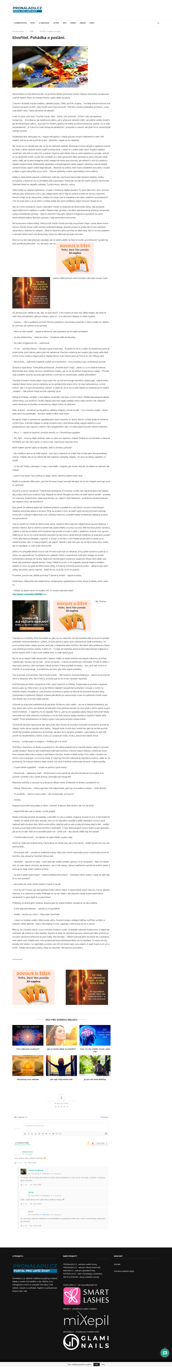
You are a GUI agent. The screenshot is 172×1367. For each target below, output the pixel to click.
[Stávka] (35, 1133)
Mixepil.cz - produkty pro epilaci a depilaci (80, 1309)
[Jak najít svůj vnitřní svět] (61, 1065)
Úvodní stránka (18, 31)
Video (92, 23)
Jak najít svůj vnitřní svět (61, 1079)
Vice (103, 1364)
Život (33, 23)
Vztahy (56, 23)
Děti (64, 23)
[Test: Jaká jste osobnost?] (27, 1035)
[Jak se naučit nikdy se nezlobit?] (61, 1035)
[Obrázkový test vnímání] (27, 1065)
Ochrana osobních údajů (124, 1271)
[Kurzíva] (28, 1133)
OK (96, 1364)
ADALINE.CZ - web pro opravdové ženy (79, 1270)
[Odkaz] (53, 1133)
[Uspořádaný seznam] (39, 1133)
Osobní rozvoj (20, 23)
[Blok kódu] (49, 1133)
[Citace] (46, 1133)
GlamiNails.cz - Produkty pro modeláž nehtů (81, 1332)
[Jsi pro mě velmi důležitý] (95, 1065)
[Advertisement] (114, 9)
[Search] (158, 23)
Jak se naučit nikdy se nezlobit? (61, 1049)
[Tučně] (25, 1133)
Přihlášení (104, 1117)
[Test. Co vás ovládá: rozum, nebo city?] (95, 1035)
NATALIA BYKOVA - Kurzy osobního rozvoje (81, 1277)
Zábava (83, 23)
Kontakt (117, 1264)
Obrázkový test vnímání (28, 1079)
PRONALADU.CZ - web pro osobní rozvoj (80, 1264)
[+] (60, 1133)
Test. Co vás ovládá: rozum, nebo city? (95, 1050)
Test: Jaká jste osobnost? (28, 1049)
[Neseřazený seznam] (42, 1133)
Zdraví (73, 23)
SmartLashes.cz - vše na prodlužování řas (80, 1285)
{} (56, 1133)
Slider (31, 31)
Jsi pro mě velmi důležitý (95, 1079)
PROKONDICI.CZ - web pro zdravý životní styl (81, 1267)
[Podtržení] (32, 1133)
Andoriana (46, 1174)
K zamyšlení (44, 23)
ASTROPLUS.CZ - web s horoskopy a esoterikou (82, 1273)
